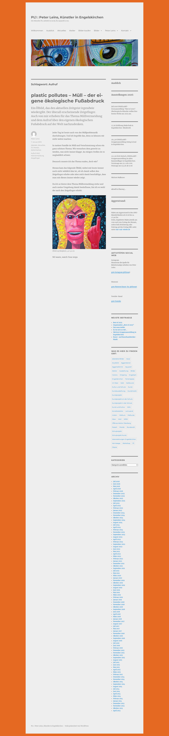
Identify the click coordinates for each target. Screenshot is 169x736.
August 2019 (117, 588)
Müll (38, 153)
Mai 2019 (116, 592)
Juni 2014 (116, 691)
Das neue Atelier (119, 327)
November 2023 (119, 532)
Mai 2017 (116, 629)
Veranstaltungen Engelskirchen (124, 439)
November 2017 (119, 621)
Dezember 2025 (119, 494)
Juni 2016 (116, 646)
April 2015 (116, 670)
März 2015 (117, 672)
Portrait (36, 148)
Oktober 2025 (118, 498)
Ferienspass (129, 379)
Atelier (72, 31)
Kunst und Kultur (118, 407)
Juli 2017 (116, 626)
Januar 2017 (117, 631)
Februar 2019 (118, 597)
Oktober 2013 (118, 708)
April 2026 (117, 489)
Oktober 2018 (118, 607)
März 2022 (117, 556)
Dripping (123, 375)
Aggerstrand (125, 363)
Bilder (96, 31)
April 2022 (117, 554)
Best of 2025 (117, 323)
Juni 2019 (116, 590)
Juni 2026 (116, 484)
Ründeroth (131, 427)
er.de (128, 230)
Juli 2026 (116, 482)
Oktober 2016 (118, 636)
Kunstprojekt (117, 395)
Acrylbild (115, 363)
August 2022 (117, 547)
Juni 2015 (116, 665)
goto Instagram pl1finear (120, 272)
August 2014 (117, 687)
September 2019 (119, 585)
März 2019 (117, 595)
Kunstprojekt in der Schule (122, 403)
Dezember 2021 (118, 564)
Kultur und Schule (119, 387)
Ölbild (114, 447)
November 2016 (119, 633)
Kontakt (125, 31)
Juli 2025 (116, 503)
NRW (126, 419)
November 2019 (119, 580)
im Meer (115, 383)
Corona (114, 375)
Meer (114, 419)
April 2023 (117, 539)
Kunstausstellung (118, 391)
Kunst (130, 387)
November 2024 (119, 515)
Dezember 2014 (118, 677)
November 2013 (118, 706)
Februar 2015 (118, 674)
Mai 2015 (116, 667)
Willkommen (37, 31)
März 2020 (117, 576)
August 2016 (117, 641)
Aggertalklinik (117, 367)
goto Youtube (116, 301)
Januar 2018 (117, 619)
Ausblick (50, 31)
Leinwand (129, 411)
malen (114, 415)
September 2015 (119, 658)
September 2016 (119, 638)
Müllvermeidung (37, 156)
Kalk (122, 383)
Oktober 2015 (118, 655)
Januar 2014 (117, 701)
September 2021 (119, 568)
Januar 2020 (117, 578)
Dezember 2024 (119, 513)
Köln (129, 407)
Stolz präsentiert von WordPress (77, 726)
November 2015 (119, 653)
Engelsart (132, 375)
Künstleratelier (117, 411)
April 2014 (116, 694)
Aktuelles (61, 31)
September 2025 (119, 501)
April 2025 (117, 506)
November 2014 (119, 679)
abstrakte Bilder (118, 359)
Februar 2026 (118, 491)
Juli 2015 (116, 662)
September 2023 (119, 535)
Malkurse (131, 415)
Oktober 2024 (118, 518)
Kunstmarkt (132, 391)
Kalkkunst (130, 383)
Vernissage (116, 443)
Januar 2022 (117, 561)
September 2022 (119, 544)
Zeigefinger (35, 158)
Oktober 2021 (118, 566)
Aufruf (33, 153)
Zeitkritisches (36, 150)
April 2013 (116, 711)
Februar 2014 (118, 699)
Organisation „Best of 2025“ (123, 325)
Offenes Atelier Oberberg (121, 423)
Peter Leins (110, 31)
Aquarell (128, 367)
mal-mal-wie (121, 230)
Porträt (122, 427)
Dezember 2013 (118, 703)
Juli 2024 (116, 525)
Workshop (126, 443)
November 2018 (119, 605)
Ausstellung (123, 371)
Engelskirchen (117, 379)
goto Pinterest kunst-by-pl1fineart (124, 287)
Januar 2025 (117, 510)
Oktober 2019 (118, 583)
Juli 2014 (116, 689)
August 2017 (117, 624)
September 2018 (119, 609)
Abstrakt (34, 145)
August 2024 (117, 523)
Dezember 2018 (118, 602)
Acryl (128, 359)
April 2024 (117, 527)
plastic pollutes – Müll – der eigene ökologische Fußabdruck (67, 98)
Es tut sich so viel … (120, 330)
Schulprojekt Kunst (119, 435)
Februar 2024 (118, 530)
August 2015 (117, 660)
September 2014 (119, 684)
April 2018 (116, 614)
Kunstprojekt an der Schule (122, 399)
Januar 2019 (117, 600)
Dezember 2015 (118, 650)
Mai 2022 (116, 551)
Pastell (114, 427)
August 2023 (117, 537)
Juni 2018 (116, 612)
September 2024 (119, 520)
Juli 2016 (116, 643)
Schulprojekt (117, 431)
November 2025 (119, 496)
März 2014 (117, 696)
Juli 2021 (116, 571)
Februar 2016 (118, 648)
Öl (32, 148)
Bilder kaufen (84, 31)
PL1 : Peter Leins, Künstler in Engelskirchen (67, 17)
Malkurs (122, 415)
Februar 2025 (118, 508)
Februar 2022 (118, 559)
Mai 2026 (116, 486)
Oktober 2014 (118, 682)
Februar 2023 (118, 542)
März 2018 (117, 617)
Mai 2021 (116, 573)
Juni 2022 (116, 549)
